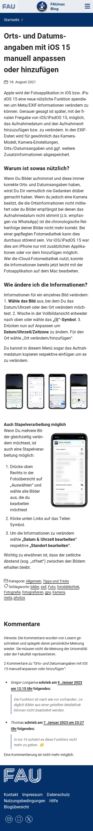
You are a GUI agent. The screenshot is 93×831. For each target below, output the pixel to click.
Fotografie (12, 592)
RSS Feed (19, 819)
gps (48, 592)
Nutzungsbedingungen (24, 800)
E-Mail (9, 819)
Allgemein (33, 581)
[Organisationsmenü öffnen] (9, 6)
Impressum (32, 794)
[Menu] (87, 6)
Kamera (58, 592)
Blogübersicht (16, 807)
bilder (34, 587)
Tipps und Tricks (56, 581)
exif (44, 587)
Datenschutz (58, 794)
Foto (52, 587)
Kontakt (11, 794)
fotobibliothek (68, 587)
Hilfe (53, 800)
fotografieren (32, 592)
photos (19, 598)
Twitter (29, 819)
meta (8, 598)
